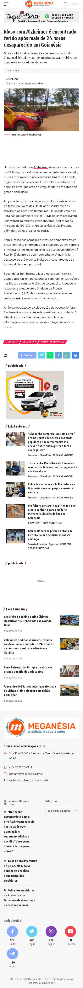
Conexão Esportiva (37, 544)
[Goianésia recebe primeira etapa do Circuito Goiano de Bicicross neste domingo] (15, 536)
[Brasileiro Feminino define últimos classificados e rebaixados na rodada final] (69, 620)
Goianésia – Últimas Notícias (16, 802)
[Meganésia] (39, 4)
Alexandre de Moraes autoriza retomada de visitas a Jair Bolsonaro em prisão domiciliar (30, 691)
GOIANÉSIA (12, 342)
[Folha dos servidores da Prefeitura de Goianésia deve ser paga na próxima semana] (15, 489)
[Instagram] (51, 936)
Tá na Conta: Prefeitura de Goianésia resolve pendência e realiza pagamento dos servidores (52, 467)
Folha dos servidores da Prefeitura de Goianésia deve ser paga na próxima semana (51, 488)
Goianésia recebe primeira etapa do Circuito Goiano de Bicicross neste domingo (50, 535)
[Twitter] (32, 936)
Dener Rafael (12, 78)
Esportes (53, 544)
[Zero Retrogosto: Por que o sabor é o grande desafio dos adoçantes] (69, 671)
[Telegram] (12, 958)
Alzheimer (41, 167)
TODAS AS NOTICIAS (52, 342)
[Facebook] (12, 936)
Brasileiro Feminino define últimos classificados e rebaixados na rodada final (28, 621)
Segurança (29, 342)
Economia (32, 455)
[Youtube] (70, 936)
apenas (19, 278)
